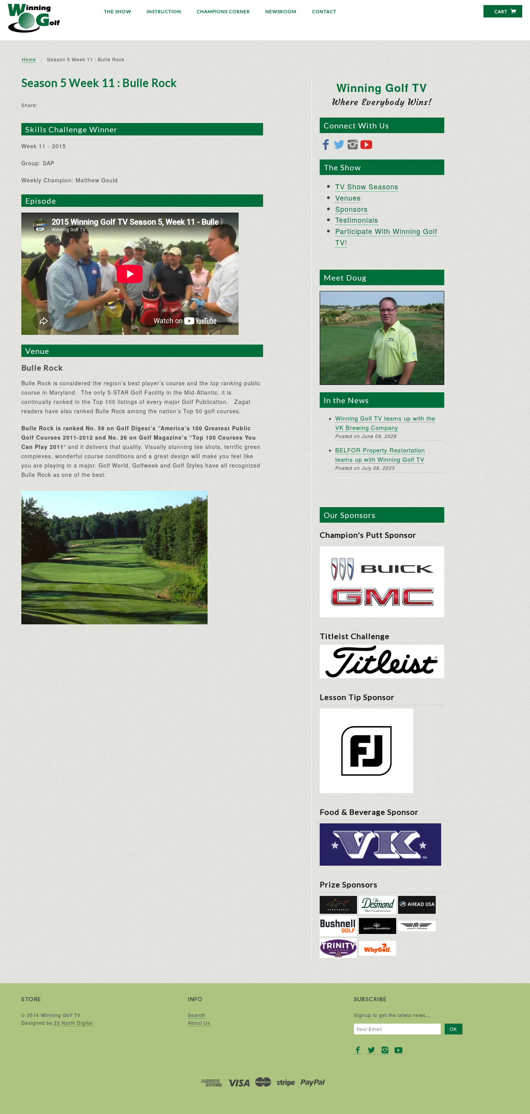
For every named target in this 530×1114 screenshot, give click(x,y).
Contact (324, 11)
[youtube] (366, 145)
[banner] (34, 18)
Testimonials (356, 220)
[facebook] (326, 145)
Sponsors (351, 209)
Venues (348, 197)
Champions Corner (223, 11)
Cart (501, 11)
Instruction (164, 11)
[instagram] (353, 145)
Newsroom (280, 11)
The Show (117, 11)
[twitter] (339, 145)
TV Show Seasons (366, 186)
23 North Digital (73, 1022)
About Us (199, 1022)
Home (29, 59)
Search (196, 1015)
